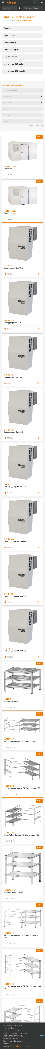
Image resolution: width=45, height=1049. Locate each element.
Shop (4, 21)
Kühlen (10, 21)
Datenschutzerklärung (19, 1046)
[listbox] (33, 8)
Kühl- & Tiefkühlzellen (24, 21)
